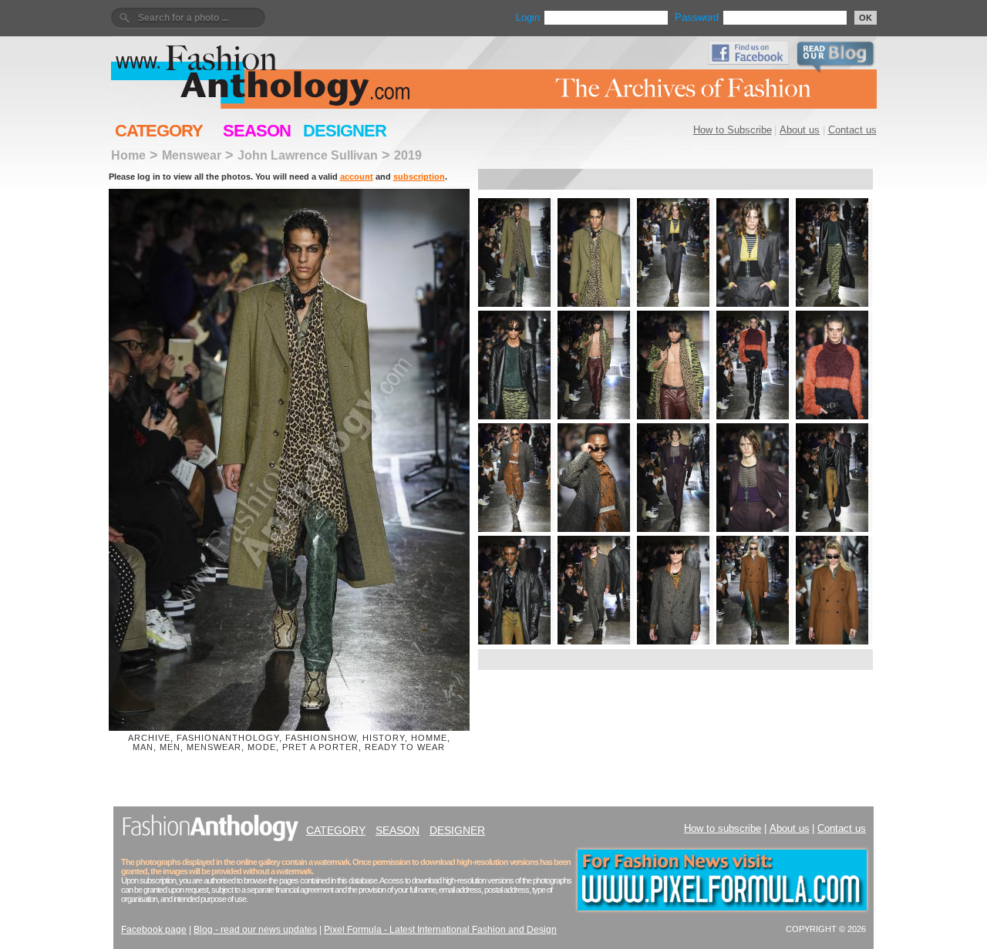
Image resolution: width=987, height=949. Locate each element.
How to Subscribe (732, 130)
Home (128, 155)
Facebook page (154, 929)
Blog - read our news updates (255, 929)
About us (800, 130)
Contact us (852, 130)
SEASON (257, 130)
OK (865, 17)
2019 (408, 155)
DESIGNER (344, 130)
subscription (419, 176)
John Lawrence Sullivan (307, 155)
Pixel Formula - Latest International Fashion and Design (440, 929)
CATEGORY (159, 130)
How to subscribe (722, 828)
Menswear (191, 155)
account (356, 176)
